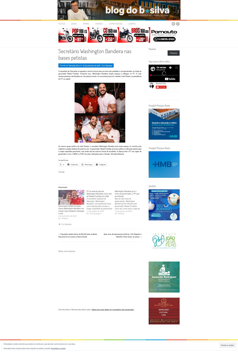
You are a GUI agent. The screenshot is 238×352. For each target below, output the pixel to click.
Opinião (86, 23)
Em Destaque (107, 65)
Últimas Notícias (115, 23)
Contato (132, 23)
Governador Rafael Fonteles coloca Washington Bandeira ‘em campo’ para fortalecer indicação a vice (71, 210)
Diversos (99, 23)
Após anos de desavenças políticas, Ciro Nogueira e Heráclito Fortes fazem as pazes (122, 235)
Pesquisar (152, 49)
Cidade (74, 23)
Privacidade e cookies (58, 348)
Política (61, 23)
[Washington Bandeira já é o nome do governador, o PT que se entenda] (129, 202)
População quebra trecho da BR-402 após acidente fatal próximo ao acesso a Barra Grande (77, 235)
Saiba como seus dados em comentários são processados (113, 309)
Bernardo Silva (74, 65)
